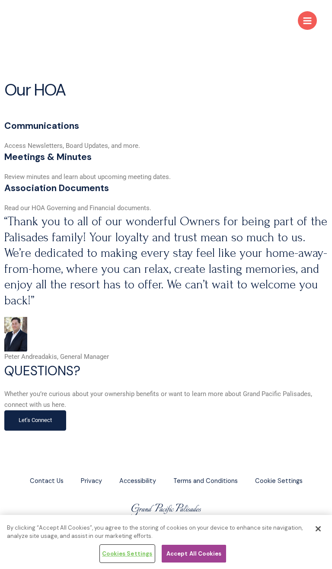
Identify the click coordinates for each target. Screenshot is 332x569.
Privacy (91, 481)
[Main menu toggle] (307, 20)
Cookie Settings (279, 481)
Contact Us (47, 481)
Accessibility (137, 481)
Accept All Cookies (193, 553)
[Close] (318, 528)
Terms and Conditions (205, 481)
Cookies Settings (127, 553)
